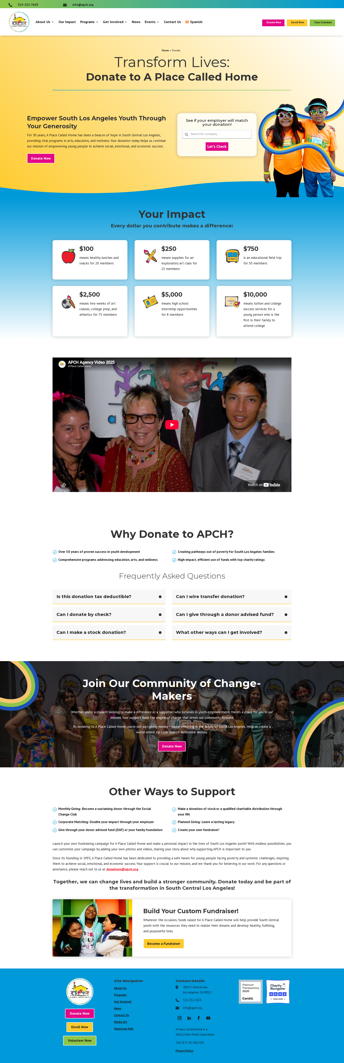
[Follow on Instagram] (180, 1018)
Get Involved (113, 21)
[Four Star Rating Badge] (278, 1002)
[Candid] (251, 1002)
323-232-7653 (192, 1000)
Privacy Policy (185, 1051)
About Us (43, 21)
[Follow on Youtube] (208, 1018)
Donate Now (41, 158)
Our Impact (67, 21)
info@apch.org (192, 1008)
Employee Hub (123, 1029)
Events (150, 21)
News (136, 21)
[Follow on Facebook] (199, 1018)
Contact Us (172, 21)
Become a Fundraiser (163, 943)
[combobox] (217, 134)
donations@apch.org (122, 869)
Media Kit (120, 1022)
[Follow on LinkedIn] (189, 1018)
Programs (87, 21)
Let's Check (216, 146)
